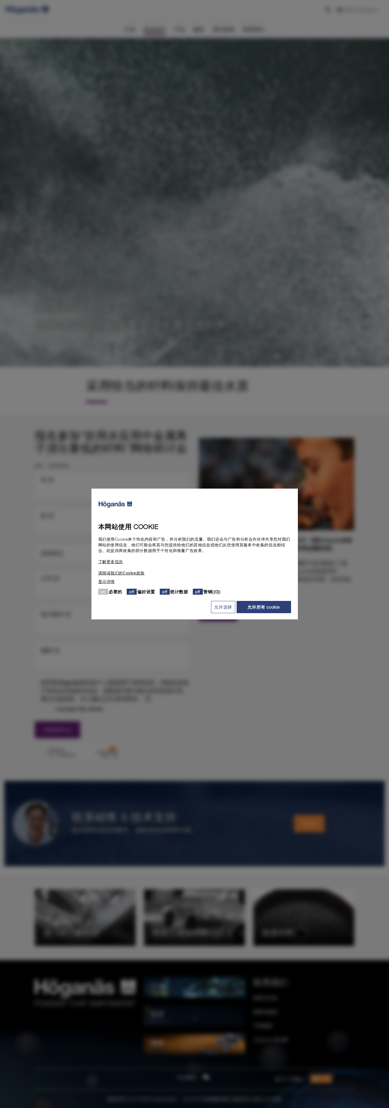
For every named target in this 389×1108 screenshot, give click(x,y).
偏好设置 (146, 591)
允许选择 (223, 606)
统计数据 (179, 591)
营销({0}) (211, 591)
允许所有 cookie (263, 606)
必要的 (115, 591)
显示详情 (106, 581)
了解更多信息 (110, 561)
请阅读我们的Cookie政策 (121, 573)
